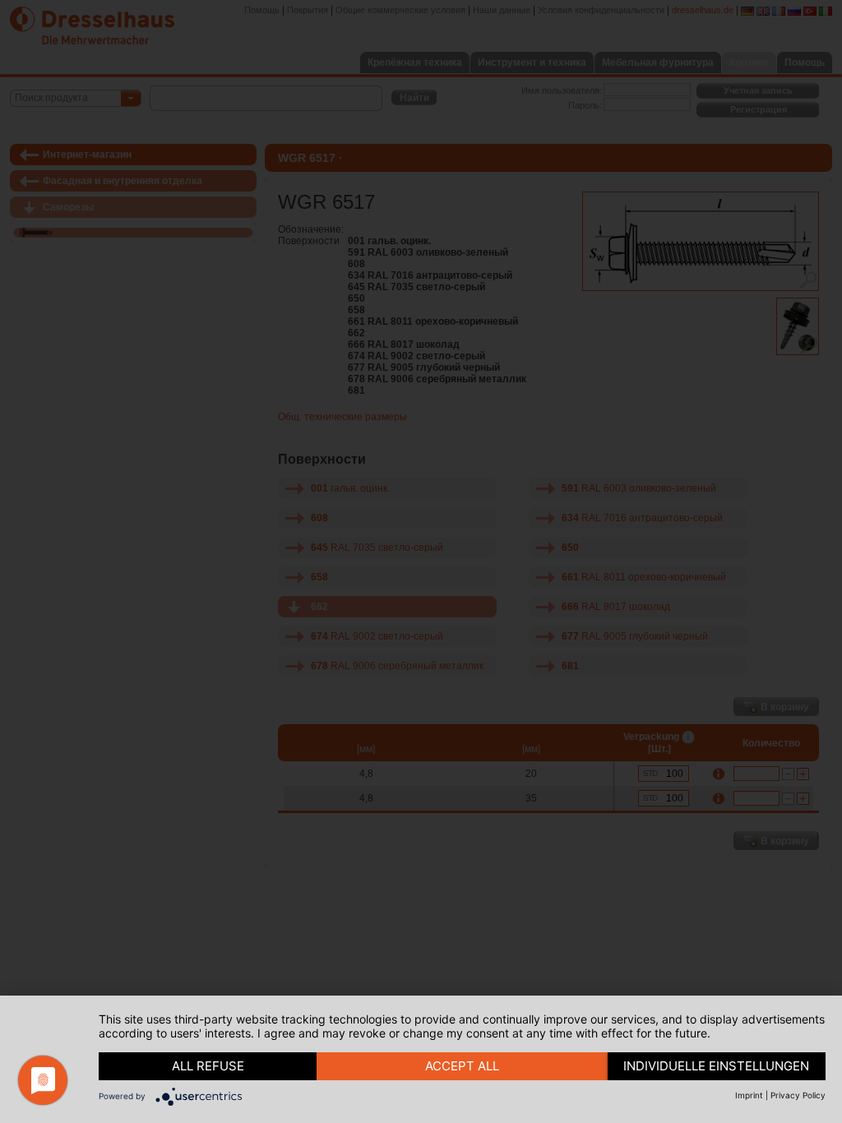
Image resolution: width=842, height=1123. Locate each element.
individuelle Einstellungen (716, 1066)
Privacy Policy (798, 1095)
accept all (462, 1066)
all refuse (208, 1066)
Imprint (749, 1095)
